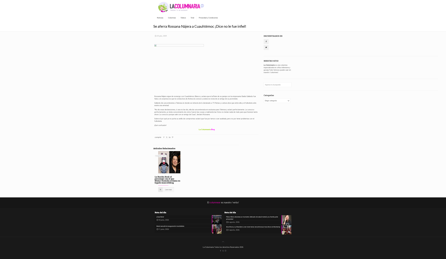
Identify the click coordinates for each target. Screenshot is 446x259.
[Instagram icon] (225, 251)
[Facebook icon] (220, 251)
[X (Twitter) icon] (223, 251)
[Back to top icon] (223, 241)
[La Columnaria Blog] (181, 7)
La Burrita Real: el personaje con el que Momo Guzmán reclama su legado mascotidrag (167, 180)
